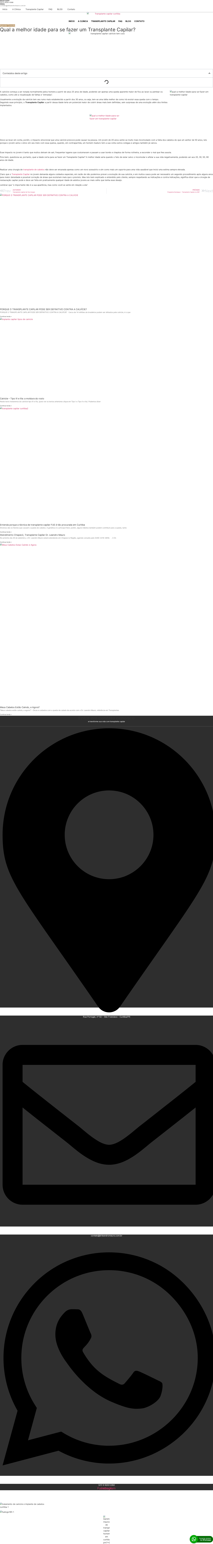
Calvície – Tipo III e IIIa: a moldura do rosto (22, 398)
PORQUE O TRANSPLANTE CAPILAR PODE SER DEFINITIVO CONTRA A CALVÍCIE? (43, 309)
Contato (71, 9)
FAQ (50, 9)
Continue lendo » (6, 316)
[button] (209, 73)
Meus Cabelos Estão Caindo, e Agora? (20, 707)
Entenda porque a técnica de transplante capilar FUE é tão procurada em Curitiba (42, 525)
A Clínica (16, 9)
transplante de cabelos (33, 169)
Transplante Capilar (35, 9)
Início (4, 9)
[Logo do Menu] (106, 15)
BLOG (59, 9)
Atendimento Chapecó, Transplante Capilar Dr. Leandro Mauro (32, 535)
